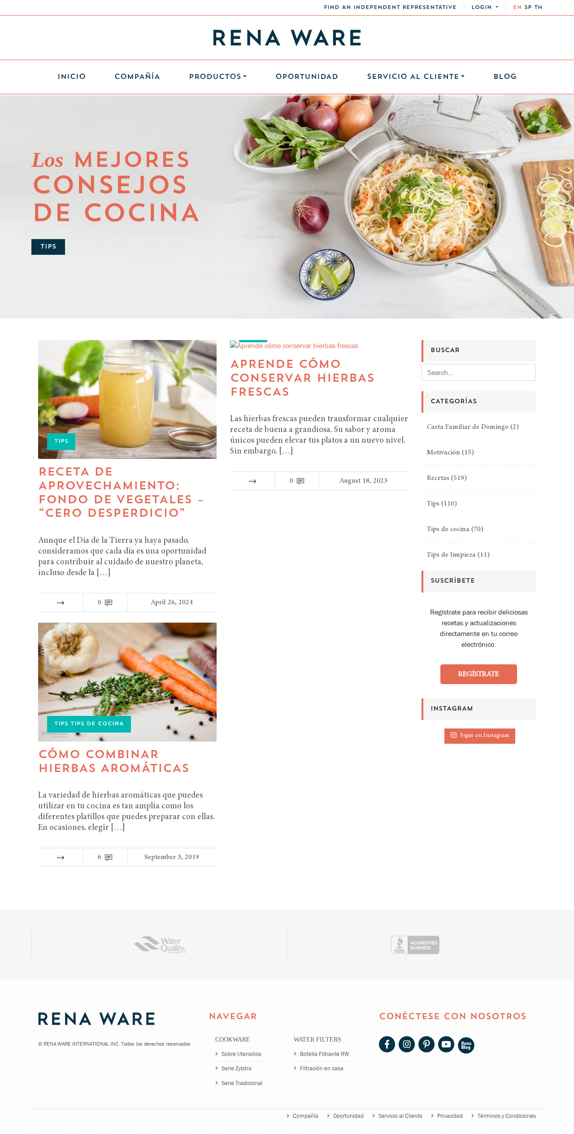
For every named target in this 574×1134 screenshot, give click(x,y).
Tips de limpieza (451, 554)
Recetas (438, 478)
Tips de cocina (448, 529)
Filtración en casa (322, 1068)
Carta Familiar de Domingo (468, 427)
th (538, 7)
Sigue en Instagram (484, 736)
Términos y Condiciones (507, 1116)
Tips (433, 503)
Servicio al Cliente (400, 1116)
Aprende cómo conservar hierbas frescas (302, 378)
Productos (215, 77)
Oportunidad (306, 77)
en (517, 7)
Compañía (137, 77)
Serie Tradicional (242, 1083)
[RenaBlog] (466, 1045)
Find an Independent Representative (390, 7)
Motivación (443, 452)
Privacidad (450, 1116)
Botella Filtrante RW (324, 1054)
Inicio (71, 77)
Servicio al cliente (413, 77)
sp (528, 7)
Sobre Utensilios (241, 1054)
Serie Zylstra (237, 1068)
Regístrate (478, 673)
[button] (484, 7)
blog (505, 77)
